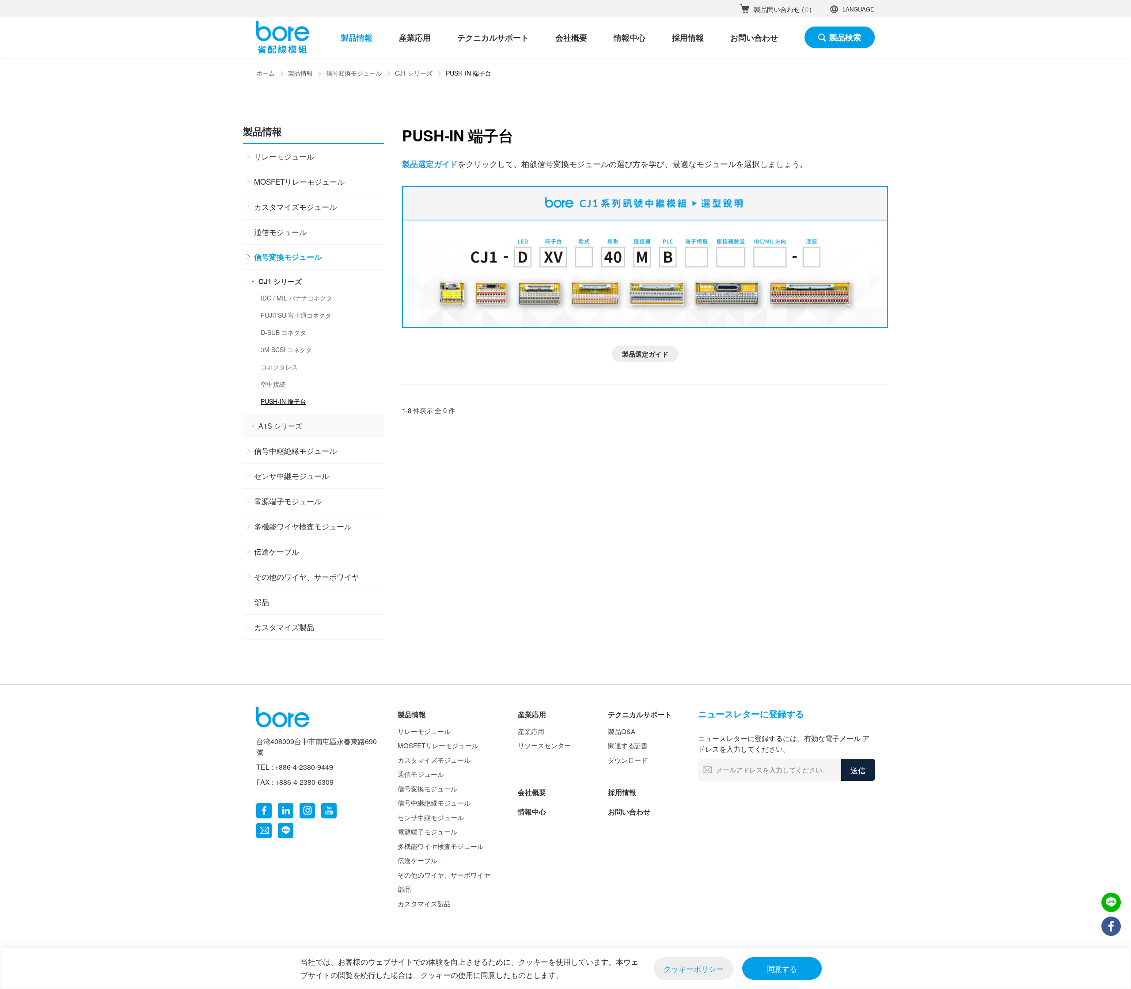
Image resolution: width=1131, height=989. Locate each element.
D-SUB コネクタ (283, 332)
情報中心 (629, 37)
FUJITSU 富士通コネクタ (296, 315)
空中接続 (273, 384)
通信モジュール (280, 231)
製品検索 (845, 37)
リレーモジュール (284, 156)
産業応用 (415, 37)
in (285, 810)
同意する (782, 968)
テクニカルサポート (493, 37)
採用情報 (688, 37)
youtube (329, 810)
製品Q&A (621, 731)
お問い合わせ (754, 37)
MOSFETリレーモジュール (299, 181)
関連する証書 (628, 745)
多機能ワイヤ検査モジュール (303, 526)
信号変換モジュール (354, 72)
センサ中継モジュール (291, 475)
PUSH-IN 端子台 (283, 401)
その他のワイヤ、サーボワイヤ (306, 576)
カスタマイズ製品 (284, 626)
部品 (261, 601)
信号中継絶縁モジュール (295, 450)
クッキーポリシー (694, 968)
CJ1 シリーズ (414, 72)
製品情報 (356, 37)
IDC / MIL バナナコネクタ (296, 297)
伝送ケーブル (276, 551)
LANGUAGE (858, 9)
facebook (264, 810)
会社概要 (571, 37)
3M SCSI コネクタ (286, 349)
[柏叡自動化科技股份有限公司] (282, 37)
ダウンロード (628, 760)
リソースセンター (544, 745)
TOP (1111, 951)
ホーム (265, 72)
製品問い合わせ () (783, 9)
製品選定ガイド (645, 354)
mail (264, 830)
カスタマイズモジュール (295, 206)
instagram (307, 810)
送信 (857, 770)
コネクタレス (279, 366)
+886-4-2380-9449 (304, 767)
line (285, 830)
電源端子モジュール (288, 500)
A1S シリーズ (280, 426)
